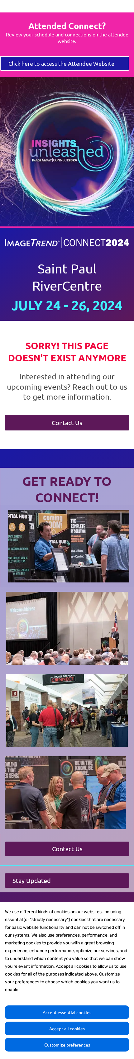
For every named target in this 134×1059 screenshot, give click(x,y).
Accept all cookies (67, 1028)
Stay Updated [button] (31, 880)
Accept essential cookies (67, 1012)
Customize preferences (67, 1044)
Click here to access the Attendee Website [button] (61, 63)
